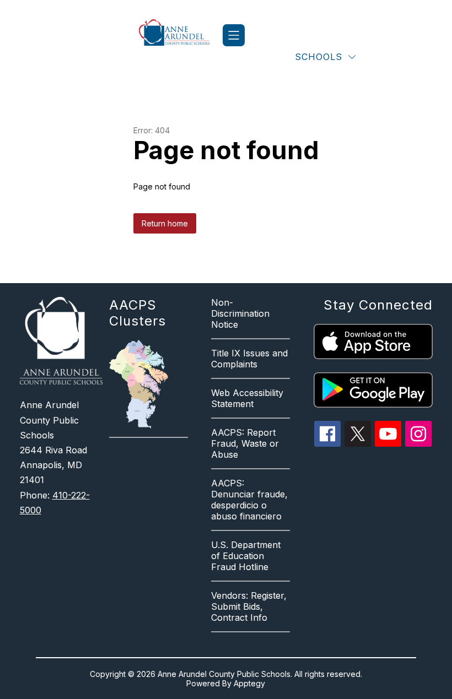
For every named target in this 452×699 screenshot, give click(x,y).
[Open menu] (234, 35)
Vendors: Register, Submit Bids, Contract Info (249, 606)
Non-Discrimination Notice (240, 313)
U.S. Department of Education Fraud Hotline (246, 555)
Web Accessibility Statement (247, 398)
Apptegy (249, 683)
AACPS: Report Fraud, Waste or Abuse (245, 443)
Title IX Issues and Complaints (249, 359)
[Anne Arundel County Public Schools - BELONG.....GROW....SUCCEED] (181, 35)
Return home (165, 223)
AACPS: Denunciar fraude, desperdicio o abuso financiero (249, 500)
